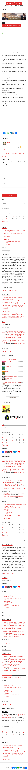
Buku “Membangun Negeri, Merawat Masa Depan (15, 230)
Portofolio (6, 242)
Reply (4, 149)
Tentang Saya (7, 244)
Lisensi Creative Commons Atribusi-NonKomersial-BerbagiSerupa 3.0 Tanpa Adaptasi (13, 716)
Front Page (6, 235)
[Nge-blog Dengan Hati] (3, 385)
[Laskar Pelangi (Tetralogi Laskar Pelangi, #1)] (3, 364)
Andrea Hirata (8, 362)
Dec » (6, 221)
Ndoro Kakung (8, 383)
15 (23, 215)
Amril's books (12, 359)
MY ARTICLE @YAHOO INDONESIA (12, 241)
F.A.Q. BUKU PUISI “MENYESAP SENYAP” (13, 233)
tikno (5, 331)
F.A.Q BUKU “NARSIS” (8, 232)
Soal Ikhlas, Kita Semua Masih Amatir (16, 334)
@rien (8, 142)
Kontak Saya (6, 239)
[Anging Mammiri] (6, 413)
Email (3, 183)
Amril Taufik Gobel (21, 28)
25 (9, 218)
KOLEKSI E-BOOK (8, 238)
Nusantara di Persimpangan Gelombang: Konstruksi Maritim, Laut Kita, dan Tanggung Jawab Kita (13, 340)
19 (13, 216)
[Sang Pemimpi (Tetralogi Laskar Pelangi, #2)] (3, 369)
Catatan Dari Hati (14, 3)
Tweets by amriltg (6, 643)
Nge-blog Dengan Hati (10, 382)
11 (9, 215)
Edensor (7, 371)
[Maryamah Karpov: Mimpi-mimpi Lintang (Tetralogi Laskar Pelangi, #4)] (3, 379)
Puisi (3, 23)
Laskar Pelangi (8, 361)
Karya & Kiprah (7, 236)
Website (3, 189)
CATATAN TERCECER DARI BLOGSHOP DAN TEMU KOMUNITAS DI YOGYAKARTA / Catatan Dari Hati (13, 155)
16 (2, 216)
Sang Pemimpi (8, 366)
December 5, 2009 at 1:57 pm (14, 144)
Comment (4, 164)
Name (3, 178)
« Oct (3, 221)
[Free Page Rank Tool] (7, 351)
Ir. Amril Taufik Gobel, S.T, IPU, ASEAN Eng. (12, 290)
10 (6, 215)
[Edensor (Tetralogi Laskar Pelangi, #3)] (3, 374)
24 (6, 218)
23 (2, 218)
